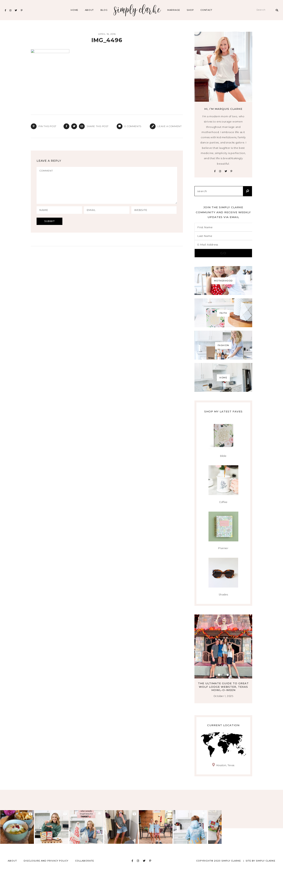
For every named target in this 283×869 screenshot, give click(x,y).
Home (74, 10)
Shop (190, 10)
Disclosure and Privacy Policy (46, 860)
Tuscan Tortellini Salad (223, 683)
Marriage (173, 10)
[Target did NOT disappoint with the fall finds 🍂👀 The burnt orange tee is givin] (86, 827)
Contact (206, 10)
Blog (103, 10)
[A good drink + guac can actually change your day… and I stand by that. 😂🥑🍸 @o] (17, 827)
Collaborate (84, 860)
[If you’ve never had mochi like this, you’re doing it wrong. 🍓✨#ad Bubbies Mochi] (52, 827)
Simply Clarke (137, 10)
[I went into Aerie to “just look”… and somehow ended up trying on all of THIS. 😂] (121, 827)
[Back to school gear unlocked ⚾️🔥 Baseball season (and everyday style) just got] (190, 827)
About (89, 10)
